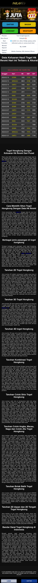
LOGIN (9, 581)
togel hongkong (26, 253)
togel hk (18, 212)
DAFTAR (29, 581)
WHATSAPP (28, 31)
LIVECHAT (10, 31)
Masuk (28, 24)
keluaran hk (5, 308)
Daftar (10, 24)
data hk (4, 161)
